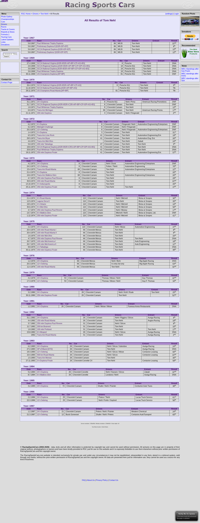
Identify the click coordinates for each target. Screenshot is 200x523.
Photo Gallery (6, 17)
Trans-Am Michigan (45, 110)
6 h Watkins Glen (44, 213)
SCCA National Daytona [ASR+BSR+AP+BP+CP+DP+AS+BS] (63, 69)
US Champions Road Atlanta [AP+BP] (52, 91)
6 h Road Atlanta (44, 198)
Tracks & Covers (8, 29)
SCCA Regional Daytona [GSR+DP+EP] (53, 49)
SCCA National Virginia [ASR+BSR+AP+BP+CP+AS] (59, 85)
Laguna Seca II (43, 201)
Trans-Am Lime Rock (45, 135)
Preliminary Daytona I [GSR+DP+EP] (52, 52)
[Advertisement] (10, 67)
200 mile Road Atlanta (46, 181)
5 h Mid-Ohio (42, 207)
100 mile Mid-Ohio (44, 236)
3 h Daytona (42, 132)
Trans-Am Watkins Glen (46, 175)
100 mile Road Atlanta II (47, 233)
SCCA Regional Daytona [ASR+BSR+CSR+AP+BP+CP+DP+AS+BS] (66, 104)
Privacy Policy (102, 480)
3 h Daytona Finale (45, 361)
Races (3, 27)
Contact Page (6, 82)
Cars (3, 22)
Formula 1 (5, 34)
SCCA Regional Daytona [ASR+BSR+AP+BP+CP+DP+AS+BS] (63, 66)
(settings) (169, 14)
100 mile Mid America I (46, 241)
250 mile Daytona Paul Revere (49, 178)
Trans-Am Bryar (43, 138)
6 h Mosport (42, 332)
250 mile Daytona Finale (47, 152)
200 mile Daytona (44, 113)
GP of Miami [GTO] (44, 349)
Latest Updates (7, 40)
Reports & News (7, 32)
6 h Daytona (42, 124)
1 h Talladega (42, 247)
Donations (5, 45)
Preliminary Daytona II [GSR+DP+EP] (52, 46)
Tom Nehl (44, 14)
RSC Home (26, 14)
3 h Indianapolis (43, 184)
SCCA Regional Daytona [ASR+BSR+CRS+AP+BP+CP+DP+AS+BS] (66, 147)
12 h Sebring (42, 130)
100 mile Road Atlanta (46, 267)
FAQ (84, 480)
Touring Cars (6, 37)
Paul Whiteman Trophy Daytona (50, 43)
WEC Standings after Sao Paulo (190, 70)
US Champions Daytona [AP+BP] (51, 74)
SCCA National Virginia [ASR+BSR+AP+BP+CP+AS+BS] (61, 63)
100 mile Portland (44, 329)
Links (3, 42)
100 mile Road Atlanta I (46, 230)
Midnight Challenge (45, 127)
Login (176, 14)
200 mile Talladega (45, 144)
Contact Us (113, 480)
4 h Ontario (41, 204)
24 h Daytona (42, 102)
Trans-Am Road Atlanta (46, 169)
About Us (91, 480)
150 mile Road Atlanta (46, 321)
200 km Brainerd (44, 326)
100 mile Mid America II (46, 244)
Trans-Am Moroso (44, 358)
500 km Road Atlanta (45, 355)
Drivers (36, 14)
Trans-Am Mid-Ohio (45, 141)
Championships (7, 19)
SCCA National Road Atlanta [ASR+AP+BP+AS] (57, 88)
